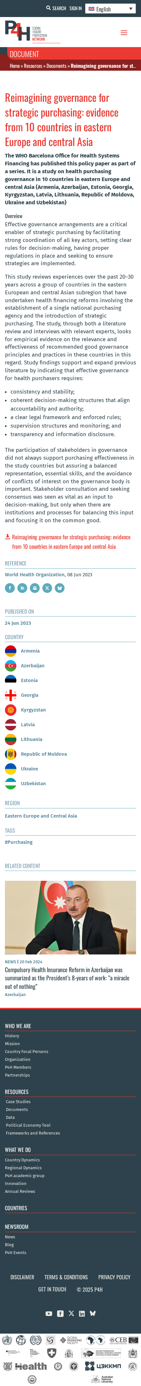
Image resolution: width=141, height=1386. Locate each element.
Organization (17, 1059)
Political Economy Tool (28, 1125)
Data (10, 1117)
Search (59, 8)
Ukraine (29, 769)
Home (15, 65)
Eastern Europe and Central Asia (41, 816)
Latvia (27, 725)
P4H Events (15, 1252)
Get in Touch (52, 1289)
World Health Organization (35, 575)
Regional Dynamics (23, 1168)
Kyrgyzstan (33, 710)
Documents (57, 65)
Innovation (16, 1183)
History (12, 1036)
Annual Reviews (20, 1191)
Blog (9, 1245)
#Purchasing (18, 842)
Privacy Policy (114, 1277)
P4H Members (18, 1067)
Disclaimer (22, 1277)
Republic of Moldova (43, 754)
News (10, 1237)
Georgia (29, 695)
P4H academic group (25, 1175)
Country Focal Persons (26, 1051)
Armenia (30, 651)
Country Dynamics (22, 1160)
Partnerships (17, 1075)
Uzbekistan (33, 783)
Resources (33, 65)
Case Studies (18, 1102)
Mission (12, 1044)
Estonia (29, 680)
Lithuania (31, 739)
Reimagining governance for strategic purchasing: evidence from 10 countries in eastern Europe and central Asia (71, 541)
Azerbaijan (32, 666)
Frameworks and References (33, 1133)
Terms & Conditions (66, 1277)
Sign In (76, 8)
